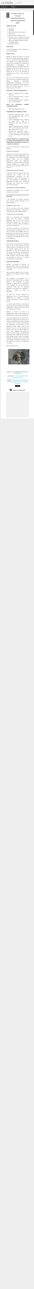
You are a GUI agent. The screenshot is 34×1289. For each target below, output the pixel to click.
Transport (25, 381)
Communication (15, 380)
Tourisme (19, 381)
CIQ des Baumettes (21, 372)
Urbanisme (18, 383)
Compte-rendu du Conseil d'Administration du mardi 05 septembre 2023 (17, 18)
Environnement (24, 380)
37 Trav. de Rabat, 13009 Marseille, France (20, 376)
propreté (9, 381)
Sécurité (14, 381)
